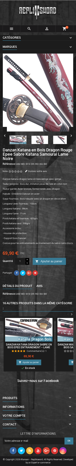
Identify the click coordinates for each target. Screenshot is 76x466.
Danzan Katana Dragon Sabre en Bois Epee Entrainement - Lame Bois (29, 348)
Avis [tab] (39, 286)
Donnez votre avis (37, 171)
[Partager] (16, 273)
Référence (9, 164)
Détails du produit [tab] (17, 286)
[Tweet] (22, 273)
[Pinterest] (35, 273)
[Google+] (29, 273)
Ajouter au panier (48, 261)
